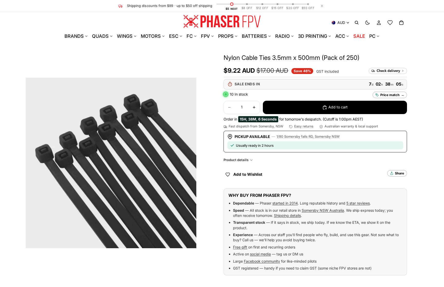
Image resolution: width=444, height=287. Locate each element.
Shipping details (287, 215)
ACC (340, 36)
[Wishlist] (390, 22)
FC (190, 36)
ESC (173, 36)
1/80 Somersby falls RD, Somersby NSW (308, 136)
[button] (291, 57)
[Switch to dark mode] (367, 22)
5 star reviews (358, 203)
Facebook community (262, 261)
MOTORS (151, 36)
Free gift (240, 247)
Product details (236, 160)
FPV (205, 36)
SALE (359, 36)
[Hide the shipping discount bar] (322, 6)
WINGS (125, 36)
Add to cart (338, 107)
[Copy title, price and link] (365, 57)
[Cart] (401, 22)
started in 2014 (285, 203)
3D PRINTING (312, 36)
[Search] (356, 22)
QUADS (100, 36)
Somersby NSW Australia (323, 210)
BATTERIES (254, 36)
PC (372, 36)
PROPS (226, 36)
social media (260, 254)
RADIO (282, 36)
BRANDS (74, 36)
